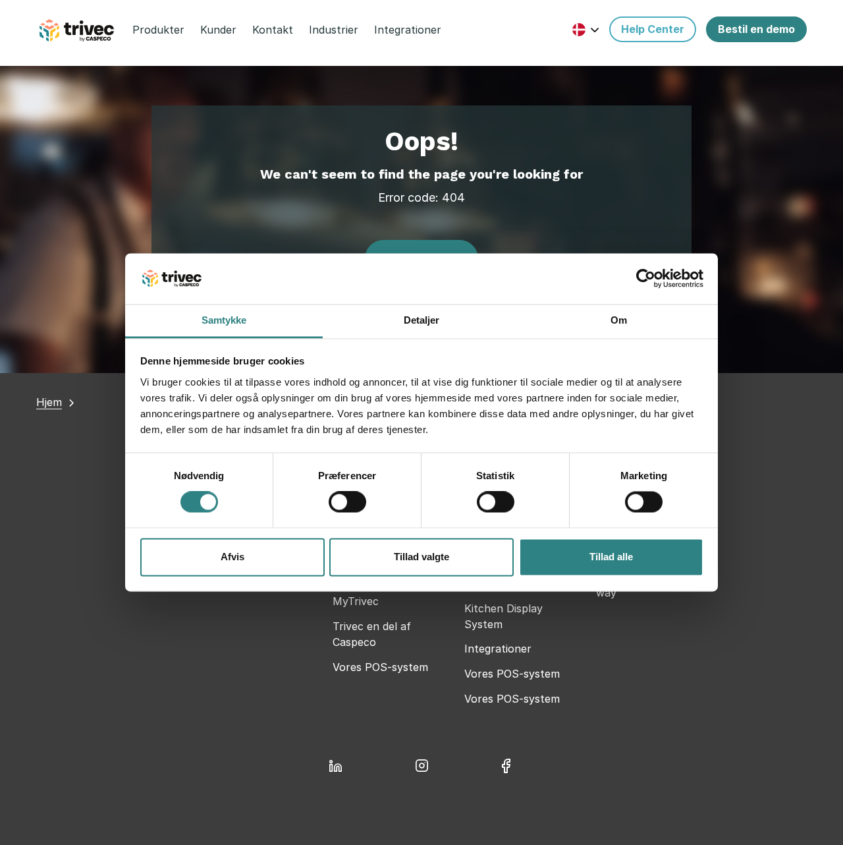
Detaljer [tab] (422, 320)
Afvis (232, 556)
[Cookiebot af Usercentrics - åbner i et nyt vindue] (645, 279)
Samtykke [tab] (224, 320)
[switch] (347, 502)
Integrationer (497, 648)
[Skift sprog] (585, 29)
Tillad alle (611, 556)
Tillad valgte (421, 556)
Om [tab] (619, 320)
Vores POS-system (380, 667)
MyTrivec (356, 601)
